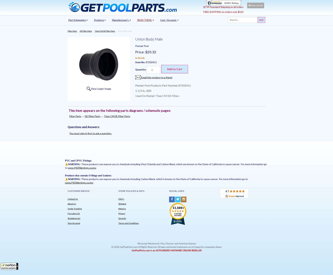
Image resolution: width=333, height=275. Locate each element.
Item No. (140, 62)
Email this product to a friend (156, 77)
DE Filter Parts (86, 31)
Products (99, 20)
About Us (72, 203)
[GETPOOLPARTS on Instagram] (183, 199)
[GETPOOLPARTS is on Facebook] (172, 199)
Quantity (140, 69)
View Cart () (257, 5)
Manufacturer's (120, 20)
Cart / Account (168, 20)
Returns (122, 208)
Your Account (74, 223)
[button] (9, 266)
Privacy (121, 213)
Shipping (122, 203)
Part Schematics (77, 20)
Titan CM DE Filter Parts (105, 31)
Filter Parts (72, 31)
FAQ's (121, 199)
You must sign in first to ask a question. (90, 133)
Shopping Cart (74, 218)
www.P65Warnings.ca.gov (82, 167)
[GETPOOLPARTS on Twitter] (178, 199)
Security (122, 218)
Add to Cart (174, 69)
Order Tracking (75, 208)
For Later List (74, 213)
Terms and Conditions (128, 223)
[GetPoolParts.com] (134, 6)
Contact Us (73, 199)
